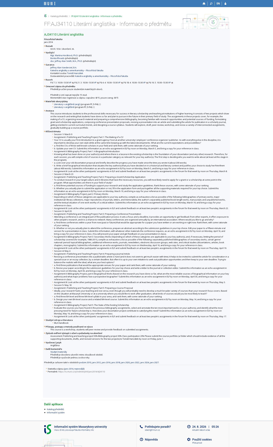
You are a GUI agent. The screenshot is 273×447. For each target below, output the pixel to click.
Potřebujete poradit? (158, 426)
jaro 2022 (135, 362)
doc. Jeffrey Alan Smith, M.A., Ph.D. (66, 61)
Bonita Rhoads (57, 58)
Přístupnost (197, 443)
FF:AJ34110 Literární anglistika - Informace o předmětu (96, 16)
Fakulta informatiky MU (84, 430)
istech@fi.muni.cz (152, 430)
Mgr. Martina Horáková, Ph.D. (64, 55)
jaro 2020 (125, 362)
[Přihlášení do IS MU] (225, 4)
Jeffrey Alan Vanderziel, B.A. (63, 67)
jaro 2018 (115, 362)
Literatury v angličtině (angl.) (67, 104)
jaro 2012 (96, 362)
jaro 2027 (154, 362)
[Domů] (204, 4)
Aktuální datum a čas (201, 430)
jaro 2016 (106, 362)
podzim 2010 (85, 362)
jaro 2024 (144, 362)
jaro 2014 (69, 368)
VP (70, 82)
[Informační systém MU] (45, 15)
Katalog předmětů (59, 16)
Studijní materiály (58, 351)
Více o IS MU (59, 430)
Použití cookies (202, 439)
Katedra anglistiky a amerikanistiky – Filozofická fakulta (76, 70)
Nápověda (151, 439)
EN (218, 3)
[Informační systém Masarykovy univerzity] (49, 3)
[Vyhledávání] (211, 4)
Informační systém (56, 412)
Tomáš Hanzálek (75, 73)
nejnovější (79, 368)
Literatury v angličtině (64, 107)
